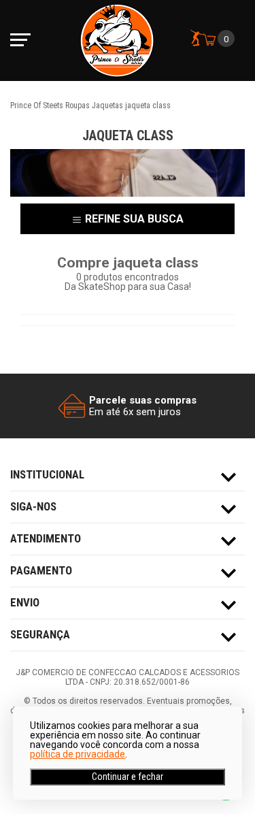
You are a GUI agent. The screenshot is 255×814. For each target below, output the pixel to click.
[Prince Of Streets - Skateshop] (117, 40)
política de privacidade (77, 754)
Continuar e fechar (127, 776)
